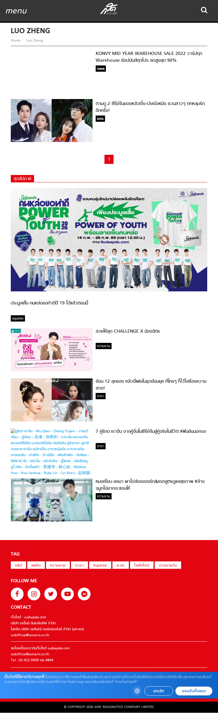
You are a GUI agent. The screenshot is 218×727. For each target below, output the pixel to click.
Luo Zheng (34, 41)
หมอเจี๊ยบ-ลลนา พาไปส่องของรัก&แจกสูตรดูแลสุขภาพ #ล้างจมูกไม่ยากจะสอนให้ (150, 485)
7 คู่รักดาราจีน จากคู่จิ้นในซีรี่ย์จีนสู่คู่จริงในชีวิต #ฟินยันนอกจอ (151, 431)
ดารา (79, 566)
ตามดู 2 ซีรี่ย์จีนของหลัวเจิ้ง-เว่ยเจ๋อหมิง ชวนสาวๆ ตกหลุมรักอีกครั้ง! (150, 107)
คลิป (18, 566)
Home (16, 41)
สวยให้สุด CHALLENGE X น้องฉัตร (128, 331)
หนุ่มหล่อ (100, 566)
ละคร (121, 566)
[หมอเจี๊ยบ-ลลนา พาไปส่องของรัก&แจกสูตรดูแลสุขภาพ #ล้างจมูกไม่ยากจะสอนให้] (52, 521)
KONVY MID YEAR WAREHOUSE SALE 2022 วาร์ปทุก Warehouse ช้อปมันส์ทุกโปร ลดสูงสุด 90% (149, 57)
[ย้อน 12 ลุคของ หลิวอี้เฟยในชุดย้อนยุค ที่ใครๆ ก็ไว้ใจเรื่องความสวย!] (52, 420)
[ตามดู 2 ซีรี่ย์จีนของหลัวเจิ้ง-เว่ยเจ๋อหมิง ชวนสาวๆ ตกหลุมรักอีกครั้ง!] (52, 141)
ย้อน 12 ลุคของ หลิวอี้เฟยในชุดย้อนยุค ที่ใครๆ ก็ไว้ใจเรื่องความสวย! (151, 385)
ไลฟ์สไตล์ (141, 566)
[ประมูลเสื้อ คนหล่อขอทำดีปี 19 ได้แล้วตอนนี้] (109, 290)
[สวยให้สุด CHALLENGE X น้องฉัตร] (52, 370)
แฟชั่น (36, 566)
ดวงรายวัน (168, 566)
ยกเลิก (158, 691)
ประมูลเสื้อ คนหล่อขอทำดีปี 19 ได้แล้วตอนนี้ (49, 303)
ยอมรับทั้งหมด (194, 691)
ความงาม (58, 566)
